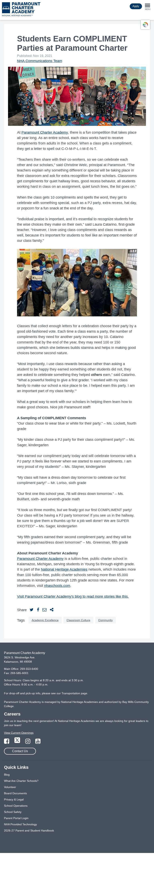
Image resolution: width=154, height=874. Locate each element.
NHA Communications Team (39, 61)
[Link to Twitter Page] (17, 742)
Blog (7, 774)
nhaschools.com (57, 586)
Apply (136, 6)
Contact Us (20, 751)
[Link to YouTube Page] (38, 742)
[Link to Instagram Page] (28, 742)
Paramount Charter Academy (44, 132)
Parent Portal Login (16, 818)
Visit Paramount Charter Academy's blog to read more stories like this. (73, 596)
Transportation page (74, 693)
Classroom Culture (78, 620)
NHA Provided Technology (20, 824)
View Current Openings (18, 732)
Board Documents (15, 793)
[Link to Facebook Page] (7, 742)
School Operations (15, 805)
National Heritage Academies (64, 569)
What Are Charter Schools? (21, 780)
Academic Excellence (45, 620)
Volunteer (10, 787)
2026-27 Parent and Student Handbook (29, 830)
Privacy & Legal (14, 799)
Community (105, 620)
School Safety (12, 811)
